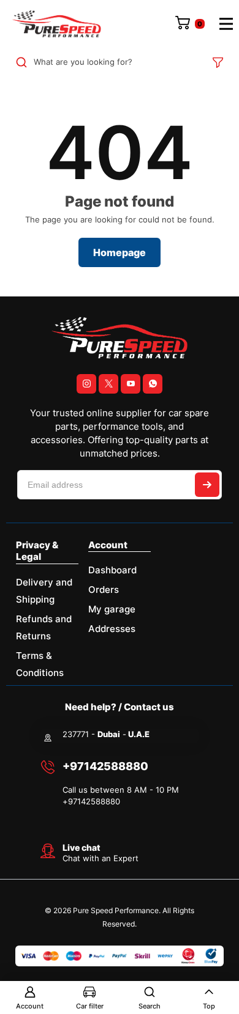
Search (149, 1006)
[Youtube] (130, 384)
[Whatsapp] (152, 384)
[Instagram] (86, 384)
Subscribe (207, 484)
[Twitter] (108, 384)
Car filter (90, 1006)
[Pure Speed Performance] (56, 24)
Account (30, 1006)
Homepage (119, 252)
